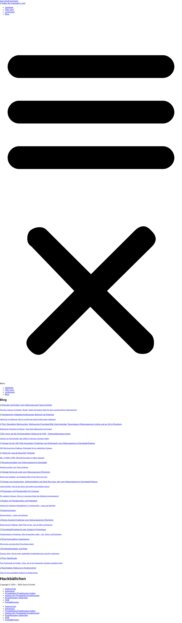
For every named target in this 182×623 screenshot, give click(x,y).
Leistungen (10, 12)
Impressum (10, 591)
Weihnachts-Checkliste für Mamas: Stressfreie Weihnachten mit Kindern (26, 429)
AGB (7, 600)
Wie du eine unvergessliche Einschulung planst (17, 544)
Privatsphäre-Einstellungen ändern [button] (20, 593)
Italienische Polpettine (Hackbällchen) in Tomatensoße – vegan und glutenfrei (27, 506)
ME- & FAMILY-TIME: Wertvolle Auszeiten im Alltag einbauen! (22, 458)
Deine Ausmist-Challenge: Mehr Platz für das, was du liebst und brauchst (26, 525)
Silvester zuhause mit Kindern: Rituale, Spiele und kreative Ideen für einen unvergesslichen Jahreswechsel (38, 410)
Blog (7, 14)
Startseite (9, 7)
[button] (91, 201)
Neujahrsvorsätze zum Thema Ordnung (14, 467)
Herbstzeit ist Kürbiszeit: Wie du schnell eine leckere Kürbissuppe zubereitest (28, 419)
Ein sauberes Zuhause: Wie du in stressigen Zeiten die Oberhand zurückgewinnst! (29, 496)
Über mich (9, 10)
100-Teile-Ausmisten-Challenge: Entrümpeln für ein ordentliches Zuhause (26, 448)
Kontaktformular (12, 602)
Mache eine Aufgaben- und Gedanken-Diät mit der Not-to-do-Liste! (23, 477)
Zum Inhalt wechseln (9, 1)
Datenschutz (10, 589)
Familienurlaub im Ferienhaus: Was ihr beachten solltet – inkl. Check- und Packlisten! (30, 534)
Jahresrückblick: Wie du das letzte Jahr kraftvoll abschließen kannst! (25, 487)
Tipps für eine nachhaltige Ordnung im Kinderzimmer (19, 573)
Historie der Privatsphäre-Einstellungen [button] (22, 596)
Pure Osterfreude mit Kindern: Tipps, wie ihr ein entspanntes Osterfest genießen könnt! (31, 563)
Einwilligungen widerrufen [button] (16, 598)
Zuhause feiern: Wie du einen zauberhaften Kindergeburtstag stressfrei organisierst (29, 554)
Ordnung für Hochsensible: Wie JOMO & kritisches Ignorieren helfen (24, 439)
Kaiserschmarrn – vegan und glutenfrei (14, 515)
